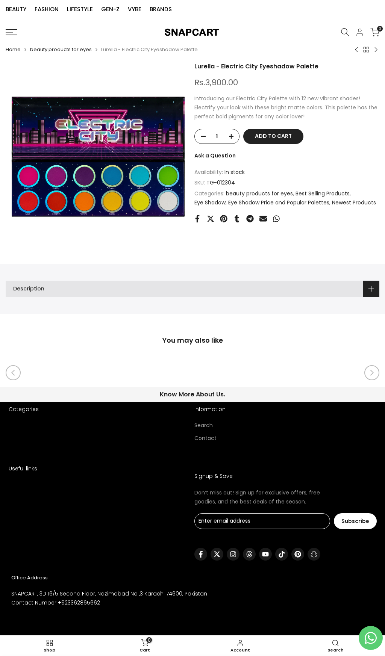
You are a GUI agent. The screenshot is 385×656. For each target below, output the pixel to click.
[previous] (13, 372)
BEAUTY (16, 9)
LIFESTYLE (80, 9)
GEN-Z (110, 9)
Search (203, 425)
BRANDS (161, 9)
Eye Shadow (210, 202)
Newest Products (354, 202)
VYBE (134, 9)
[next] (371, 372)
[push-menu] (11, 32)
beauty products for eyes (61, 49)
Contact (205, 438)
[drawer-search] (345, 32)
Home (13, 49)
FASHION (47, 9)
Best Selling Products (323, 193)
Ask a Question (215, 155)
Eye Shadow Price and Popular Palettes (278, 202)
